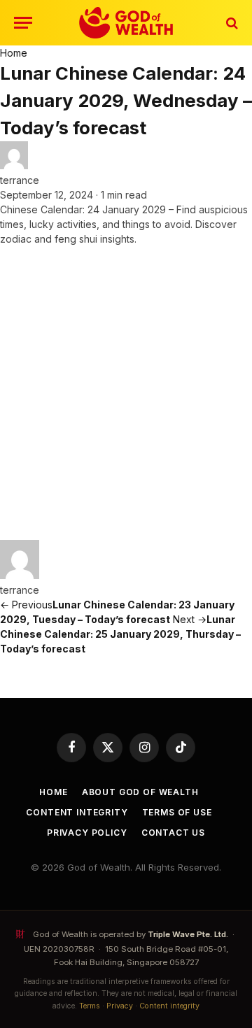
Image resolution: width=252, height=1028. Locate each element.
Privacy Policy (87, 832)
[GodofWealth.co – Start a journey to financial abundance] (125, 22)
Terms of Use (177, 812)
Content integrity (169, 1006)
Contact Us (173, 832)
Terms (89, 1006)
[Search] (230, 22)
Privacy (119, 1006)
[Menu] (23, 22)
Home (13, 53)
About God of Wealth (140, 792)
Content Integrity (76, 812)
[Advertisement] (126, 393)
